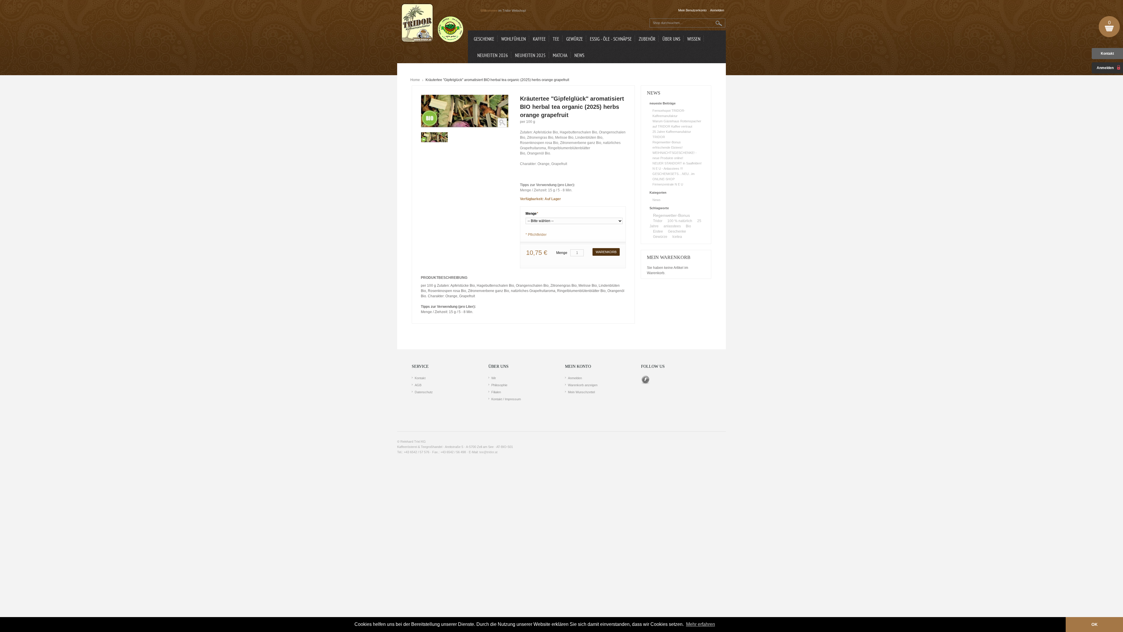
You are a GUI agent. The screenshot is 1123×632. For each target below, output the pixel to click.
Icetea (677, 237)
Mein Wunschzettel (581, 392)
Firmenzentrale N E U (667, 184)
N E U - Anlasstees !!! (667, 168)
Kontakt (1107, 53)
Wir (493, 378)
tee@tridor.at (488, 452)
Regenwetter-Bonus (666, 142)
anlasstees (672, 226)
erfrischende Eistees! (667, 147)
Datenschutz (424, 392)
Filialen (496, 392)
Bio (688, 226)
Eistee (658, 231)
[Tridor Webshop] (432, 23)
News (656, 200)
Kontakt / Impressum (506, 399)
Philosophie (499, 385)
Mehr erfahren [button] (700, 624)
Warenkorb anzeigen (582, 385)
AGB (418, 385)
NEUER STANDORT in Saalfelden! (677, 163)
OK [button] (1094, 624)
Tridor (657, 221)
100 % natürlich (679, 221)
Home (415, 80)
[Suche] (719, 23)
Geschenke (677, 231)
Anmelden (575, 378)
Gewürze (660, 237)
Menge (532, 214)
